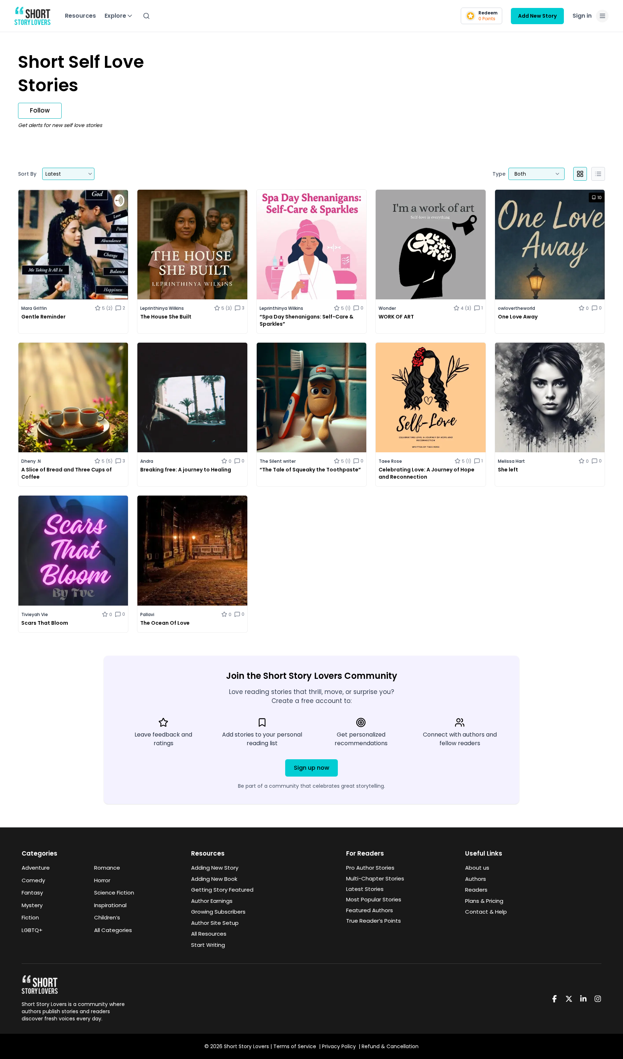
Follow (40, 110)
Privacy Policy (339, 1046)
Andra (146, 461)
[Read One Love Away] (550, 261)
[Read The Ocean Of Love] (192, 564)
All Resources (208, 933)
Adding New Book (214, 879)
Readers (476, 889)
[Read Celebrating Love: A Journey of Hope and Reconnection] (430, 414)
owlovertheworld (516, 308)
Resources (80, 16)
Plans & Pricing (484, 901)
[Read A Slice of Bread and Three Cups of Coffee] (73, 414)
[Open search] (146, 15)
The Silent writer (278, 461)
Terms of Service (294, 1046)
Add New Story (537, 15)
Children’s (107, 917)
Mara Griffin (34, 308)
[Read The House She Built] (192, 261)
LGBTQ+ (32, 930)
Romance (107, 867)
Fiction (30, 917)
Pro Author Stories (370, 867)
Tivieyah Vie (34, 614)
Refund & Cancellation (390, 1046)
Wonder (387, 308)
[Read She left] (550, 414)
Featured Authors (369, 910)
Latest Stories (365, 889)
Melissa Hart (511, 461)
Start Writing (208, 945)
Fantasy (32, 892)
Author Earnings (212, 901)
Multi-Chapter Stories (375, 878)
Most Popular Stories (373, 899)
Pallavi (147, 614)
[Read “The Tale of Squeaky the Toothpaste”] (311, 414)
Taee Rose (390, 461)
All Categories (113, 930)
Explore (115, 16)
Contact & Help (486, 911)
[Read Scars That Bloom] (73, 564)
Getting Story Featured (222, 889)
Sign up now (311, 768)
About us (477, 867)
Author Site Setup (215, 923)
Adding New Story (214, 867)
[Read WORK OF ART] (430, 261)
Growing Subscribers (218, 911)
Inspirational (110, 905)
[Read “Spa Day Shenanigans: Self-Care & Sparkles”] (311, 261)
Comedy (33, 880)
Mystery (32, 905)
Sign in (582, 16)
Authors (475, 879)
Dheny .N (31, 461)
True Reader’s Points (373, 920)
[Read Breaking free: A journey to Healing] (192, 414)
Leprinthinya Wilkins (162, 308)
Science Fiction (114, 892)
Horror (102, 880)
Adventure (36, 867)
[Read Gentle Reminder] (73, 261)
